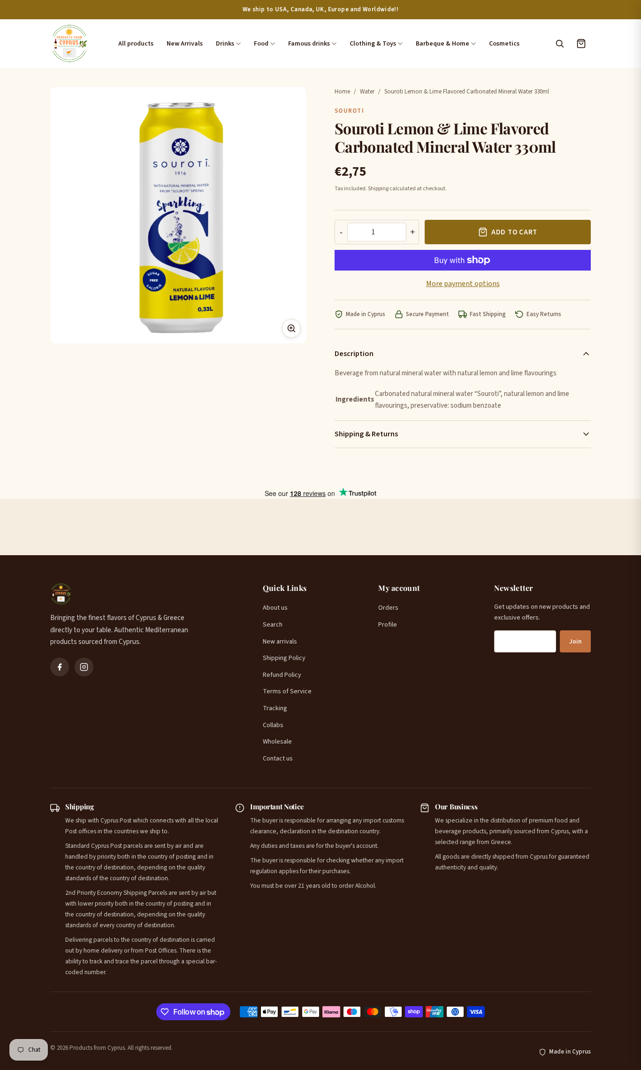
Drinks (225, 43)
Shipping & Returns (366, 434)
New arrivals (280, 641)
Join (575, 641)
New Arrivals (185, 43)
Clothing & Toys (373, 43)
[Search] (559, 44)
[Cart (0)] (581, 44)
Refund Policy (282, 675)
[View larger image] (291, 328)
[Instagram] (84, 667)
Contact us (278, 758)
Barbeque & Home (442, 43)
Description (354, 354)
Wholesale (277, 741)
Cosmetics (504, 43)
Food (261, 43)
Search (272, 624)
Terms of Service (287, 691)
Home (342, 91)
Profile (387, 624)
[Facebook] (59, 667)
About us (275, 608)
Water (367, 91)
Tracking (275, 708)
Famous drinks (309, 43)
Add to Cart (514, 232)
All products (135, 43)
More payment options (463, 284)
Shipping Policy (284, 658)
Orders (388, 608)
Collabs (273, 725)
